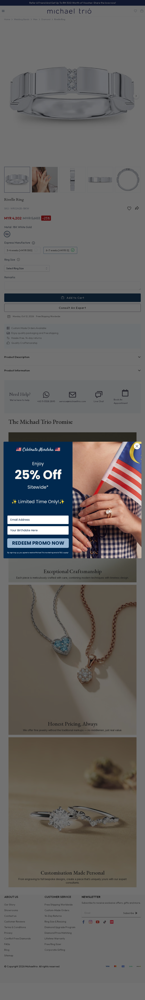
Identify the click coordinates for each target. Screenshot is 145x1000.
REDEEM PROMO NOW (38, 543)
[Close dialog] (137, 446)
